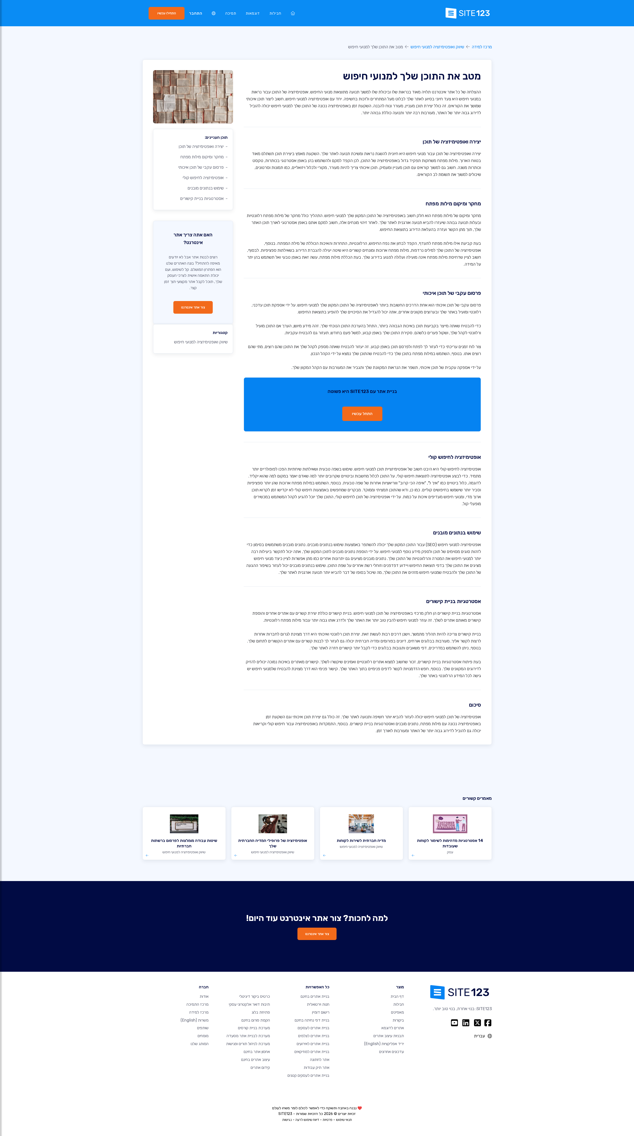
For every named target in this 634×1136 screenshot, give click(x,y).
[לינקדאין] (466, 1022)
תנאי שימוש (344, 1120)
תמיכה (230, 13)
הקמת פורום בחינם (255, 1020)
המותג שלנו (200, 1043)
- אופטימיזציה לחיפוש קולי (205, 177)
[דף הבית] (293, 13)
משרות (195, 1020)
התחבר (195, 13)
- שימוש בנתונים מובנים (207, 188)
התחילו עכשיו (166, 13)
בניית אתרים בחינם (315, 996)
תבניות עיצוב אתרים (388, 1035)
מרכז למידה (482, 46)
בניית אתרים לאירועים (313, 1043)
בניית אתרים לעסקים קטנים (308, 1075)
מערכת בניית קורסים (254, 1027)
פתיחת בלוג (261, 1012)
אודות (204, 996)
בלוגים (426, 640)
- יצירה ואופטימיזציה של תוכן (203, 146)
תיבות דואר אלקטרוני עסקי (249, 1004)
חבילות (275, 13)
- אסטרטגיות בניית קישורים (204, 198)
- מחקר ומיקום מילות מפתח (204, 156)
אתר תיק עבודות (316, 1067)
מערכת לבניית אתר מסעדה (248, 1035)
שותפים (203, 1027)
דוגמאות (253, 13)
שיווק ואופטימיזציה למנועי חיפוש (437, 46)
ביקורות (398, 1020)
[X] (477, 1022)
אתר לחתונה (319, 1059)
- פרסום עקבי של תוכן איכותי (203, 167)
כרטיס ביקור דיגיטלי (254, 996)
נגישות (287, 1120)
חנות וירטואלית (318, 1004)
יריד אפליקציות (384, 1043)
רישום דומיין (320, 1012)
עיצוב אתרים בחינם (255, 1059)
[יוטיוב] (454, 1022)
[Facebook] (488, 1022)
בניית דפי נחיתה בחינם (312, 1020)
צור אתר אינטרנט (193, 307)
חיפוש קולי (448, 469)
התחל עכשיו (362, 413)
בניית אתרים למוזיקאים (311, 1051)
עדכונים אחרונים (391, 1051)
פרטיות (327, 1120)
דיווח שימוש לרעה (307, 1120)
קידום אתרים (260, 1067)
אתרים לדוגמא (392, 1027)
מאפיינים (397, 1012)
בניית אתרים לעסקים (313, 1027)
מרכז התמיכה (197, 1004)
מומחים (203, 1035)
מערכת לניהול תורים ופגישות (248, 1043)
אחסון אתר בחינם (257, 1051)
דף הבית (397, 996)
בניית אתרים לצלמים (313, 1035)
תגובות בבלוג (392, 647)
